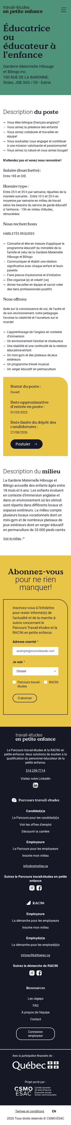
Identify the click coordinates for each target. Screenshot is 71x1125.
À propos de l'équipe (35, 1012)
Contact (35, 1019)
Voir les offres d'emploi (35, 824)
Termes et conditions (29, 1111)
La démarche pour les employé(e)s (36, 945)
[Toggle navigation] (63, 10)
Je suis (18, 662)
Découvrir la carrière (35, 831)
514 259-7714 (35, 770)
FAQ (35, 1005)
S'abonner (25, 698)
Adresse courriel (24, 642)
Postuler (23, 444)
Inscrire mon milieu (35, 855)
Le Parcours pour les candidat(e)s (35, 818)
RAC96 (53, 682)
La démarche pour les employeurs (35, 921)
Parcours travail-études (29, 684)
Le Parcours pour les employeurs (35, 849)
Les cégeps (35, 998)
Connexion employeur (35, 1033)
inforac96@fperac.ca (35, 955)
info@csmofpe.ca (35, 866)
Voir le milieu (12, 539)
